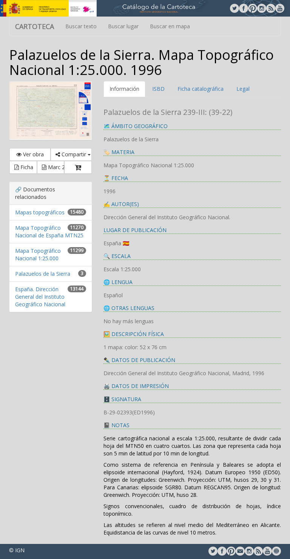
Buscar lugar (123, 26)
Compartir (74, 154)
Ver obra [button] (33, 154)
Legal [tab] (243, 88)
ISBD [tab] (158, 88)
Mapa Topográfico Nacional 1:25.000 (38, 254)
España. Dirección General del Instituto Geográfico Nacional (40, 297)
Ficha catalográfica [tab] (200, 88)
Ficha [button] (26, 167)
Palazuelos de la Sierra (42, 273)
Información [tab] (124, 88)
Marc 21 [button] (55, 167)
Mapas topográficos (40, 212)
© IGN (17, 550)
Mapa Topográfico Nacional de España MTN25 (49, 231)
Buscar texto (81, 26)
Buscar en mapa (170, 26)
